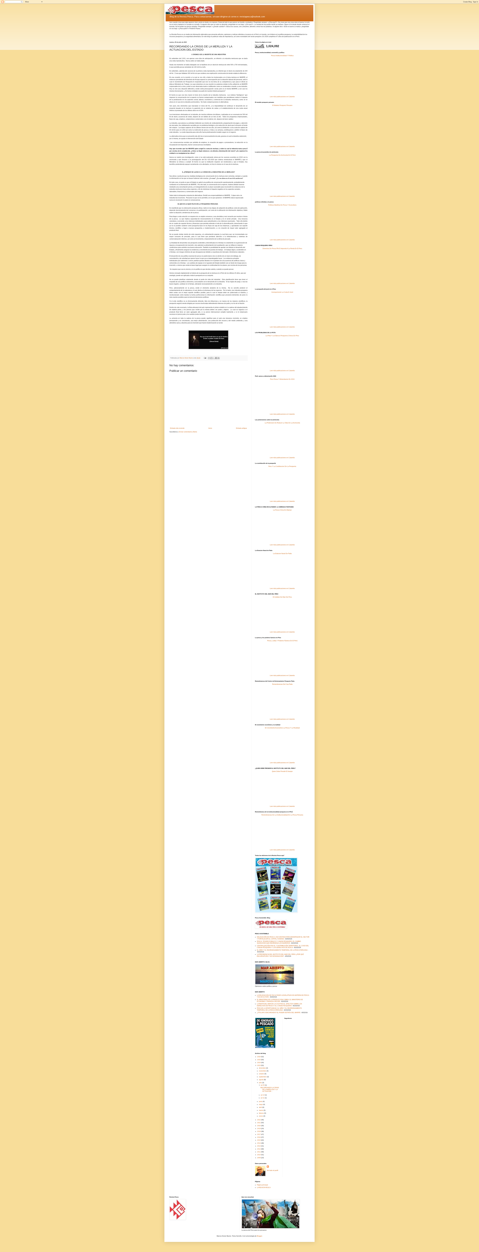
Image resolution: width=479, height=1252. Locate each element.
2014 (259, 1143)
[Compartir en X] (214, 358)
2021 (259, 1123)
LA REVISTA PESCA (264, 1187)
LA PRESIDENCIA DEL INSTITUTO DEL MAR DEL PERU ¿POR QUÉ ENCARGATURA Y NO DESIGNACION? (280, 955)
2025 (259, 1060)
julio (260, 1083)
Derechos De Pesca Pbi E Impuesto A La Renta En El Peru (282, 248)
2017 (259, 1134)
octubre (261, 1074)
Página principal (262, 1185)
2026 (259, 1057)
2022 (259, 1120)
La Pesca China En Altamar (282, 510)
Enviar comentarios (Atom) (188, 432)
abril (260, 1107)
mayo (261, 1104)
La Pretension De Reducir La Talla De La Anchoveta (282, 423)
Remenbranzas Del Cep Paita (282, 684)
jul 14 (263, 1095)
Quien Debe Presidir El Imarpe (282, 771)
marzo (261, 1110)
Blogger (259, 1236)
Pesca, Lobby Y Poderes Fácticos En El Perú (282, 641)
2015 (259, 1140)
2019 (259, 1128)
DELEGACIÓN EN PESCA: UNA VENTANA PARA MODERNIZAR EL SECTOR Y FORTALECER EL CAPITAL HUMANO (283, 938)
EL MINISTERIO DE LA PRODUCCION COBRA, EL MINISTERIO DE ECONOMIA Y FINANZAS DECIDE (280, 1000)
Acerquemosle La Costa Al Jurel (282, 292)
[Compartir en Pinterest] (218, 358)
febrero (261, 1113)
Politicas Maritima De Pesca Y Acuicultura (282, 205)
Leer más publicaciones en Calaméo (282, 97)
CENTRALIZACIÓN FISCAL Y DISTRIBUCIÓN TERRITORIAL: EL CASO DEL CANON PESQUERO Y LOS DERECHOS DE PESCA (283, 946)
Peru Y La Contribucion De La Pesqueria (282, 466)
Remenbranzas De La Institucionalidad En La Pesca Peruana (282, 815)
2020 (259, 1126)
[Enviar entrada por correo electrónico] (205, 358)
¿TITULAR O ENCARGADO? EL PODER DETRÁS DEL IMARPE (278, 1012)
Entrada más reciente (177, 428)
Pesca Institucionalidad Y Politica (282, 55)
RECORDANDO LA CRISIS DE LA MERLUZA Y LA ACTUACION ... (269, 1089)
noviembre (263, 1071)
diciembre (262, 1068)
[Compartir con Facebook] (216, 358)
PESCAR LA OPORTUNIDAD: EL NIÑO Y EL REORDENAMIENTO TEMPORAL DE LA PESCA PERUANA (279, 1009)
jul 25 (263, 1085)
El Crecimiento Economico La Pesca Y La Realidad (282, 728)
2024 (259, 1062)
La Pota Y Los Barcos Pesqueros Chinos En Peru (282, 336)
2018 (259, 1131)
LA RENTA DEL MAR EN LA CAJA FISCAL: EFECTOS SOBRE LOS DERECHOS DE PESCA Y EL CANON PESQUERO (279, 1004)
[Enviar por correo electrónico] (209, 358)
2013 (259, 1146)
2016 (259, 1137)
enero (261, 1116)
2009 (259, 1158)
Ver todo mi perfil (272, 1170)
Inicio (210, 428)
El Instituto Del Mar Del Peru (282, 597)
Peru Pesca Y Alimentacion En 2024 (282, 379)
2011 (259, 1152)
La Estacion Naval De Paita (282, 553)
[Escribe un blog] (211, 358)
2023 (259, 1065)
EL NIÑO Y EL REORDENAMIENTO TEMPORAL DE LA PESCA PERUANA (282, 950)
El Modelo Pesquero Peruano (282, 105)
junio (261, 1101)
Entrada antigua (241, 428)
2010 (259, 1155)
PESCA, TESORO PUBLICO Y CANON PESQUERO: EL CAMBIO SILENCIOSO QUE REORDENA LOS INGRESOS (279, 942)
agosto (261, 1080)
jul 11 (263, 1098)
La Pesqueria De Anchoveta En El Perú (282, 155)
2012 (259, 1149)
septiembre (263, 1077)
